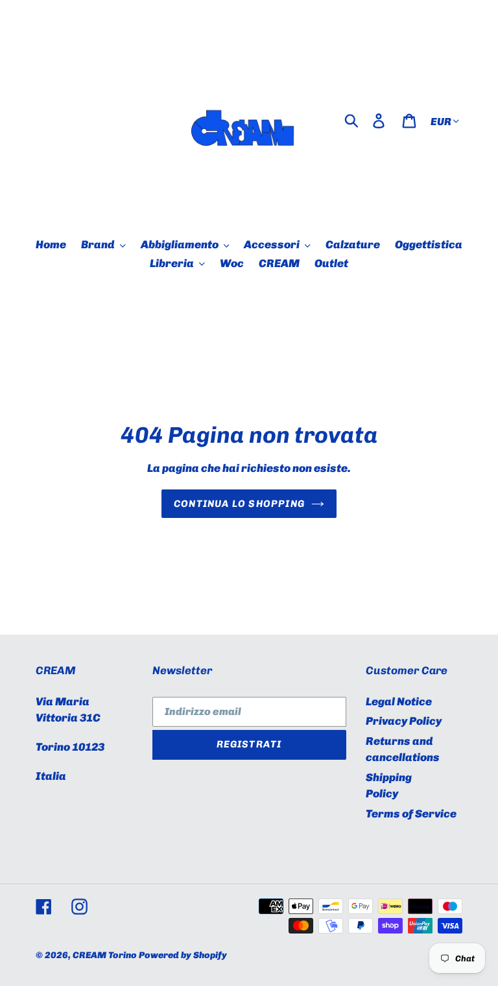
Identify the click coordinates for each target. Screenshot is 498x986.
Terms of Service (411, 813)
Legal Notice (399, 701)
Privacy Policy (404, 720)
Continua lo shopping (239, 504)
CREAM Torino (105, 955)
